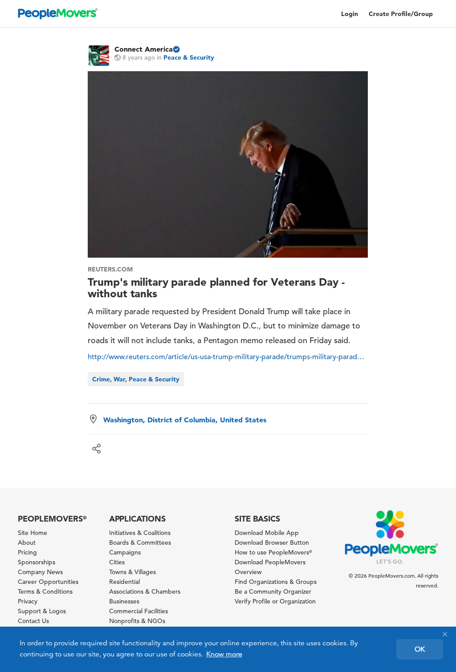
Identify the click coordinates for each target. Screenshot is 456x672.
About (27, 542)
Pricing (27, 552)
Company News (40, 572)
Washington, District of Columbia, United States (184, 419)
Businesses (124, 601)
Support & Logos (42, 611)
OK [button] (420, 649)
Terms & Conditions (45, 591)
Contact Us (33, 621)
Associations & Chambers (144, 591)
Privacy (27, 601)
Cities (117, 562)
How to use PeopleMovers (273, 552)
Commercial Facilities (138, 611)
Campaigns (125, 552)
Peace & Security (188, 57)
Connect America (143, 49)
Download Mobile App (267, 533)
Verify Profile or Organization (275, 601)
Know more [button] (224, 654)
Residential (124, 582)
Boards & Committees (140, 542)
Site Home (32, 533)
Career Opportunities (48, 582)
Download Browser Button (272, 542)
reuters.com (110, 269)
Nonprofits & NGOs (137, 621)
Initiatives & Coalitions (140, 533)
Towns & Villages (132, 572)
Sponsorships (36, 562)
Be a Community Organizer (273, 591)
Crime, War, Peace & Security (135, 379)
